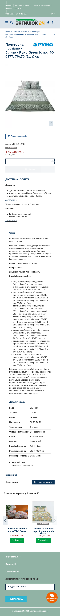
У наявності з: (15, 466)
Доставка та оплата (23, 5)
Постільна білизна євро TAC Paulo (17, 529)
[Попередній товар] (53, 34)
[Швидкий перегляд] (17, 525)
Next (54, 520)
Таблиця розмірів (19, 136)
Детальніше (11, 200)
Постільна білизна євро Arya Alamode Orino (43, 531)
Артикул (9, 144)
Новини (8, 8)
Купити (32, 169)
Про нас (8, 5)
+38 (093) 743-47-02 (16, 14)
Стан (11, 462)
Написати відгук (44, 482)
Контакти (17, 8)
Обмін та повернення (42, 5)
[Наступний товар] (54, 34)
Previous (5, 520)
